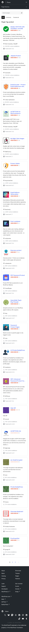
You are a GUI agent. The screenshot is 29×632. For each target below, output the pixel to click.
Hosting (3, 576)
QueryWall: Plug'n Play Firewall (15, 301)
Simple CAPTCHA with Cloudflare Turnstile (17, 27)
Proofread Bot (14, 538)
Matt (3, 599)
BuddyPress (5, 604)
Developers (4, 589)
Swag (17, 591)
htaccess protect (15, 250)
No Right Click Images (17, 138)
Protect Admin (15, 163)
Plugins (17, 576)
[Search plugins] (21, 12)
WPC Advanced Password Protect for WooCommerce (17, 380)
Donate (18, 589)
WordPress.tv (5, 591)
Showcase (18, 570)
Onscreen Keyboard (16, 511)
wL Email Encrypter (16, 460)
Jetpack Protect (15, 55)
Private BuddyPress (16, 487)
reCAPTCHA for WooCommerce (15, 112)
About (3, 570)
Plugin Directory (5, 6)
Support (3, 586)
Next (18, 562)
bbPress (4, 602)
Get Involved (18, 583)
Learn (3, 583)
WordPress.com (6, 596)
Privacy (3, 578)
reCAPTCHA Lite (15, 431)
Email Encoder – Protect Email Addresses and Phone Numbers (18, 85)
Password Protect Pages (15, 326)
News (3, 573)
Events (17, 586)
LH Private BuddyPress (17, 350)
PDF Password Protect (17, 275)
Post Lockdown (15, 221)
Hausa (6, 611)
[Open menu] (26, 2)
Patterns (17, 578)
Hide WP (13, 408)
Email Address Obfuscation (15, 193)
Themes (17, 573)
